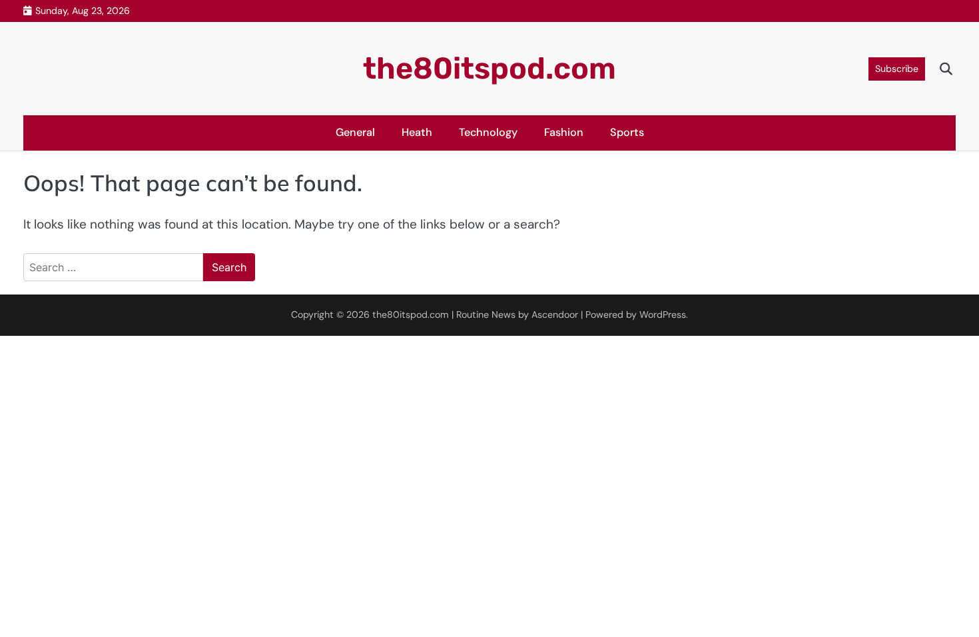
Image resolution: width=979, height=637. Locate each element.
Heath (417, 132)
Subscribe (896, 69)
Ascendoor (554, 314)
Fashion (563, 132)
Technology (488, 132)
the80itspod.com (489, 68)
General (355, 132)
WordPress (662, 314)
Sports (627, 132)
